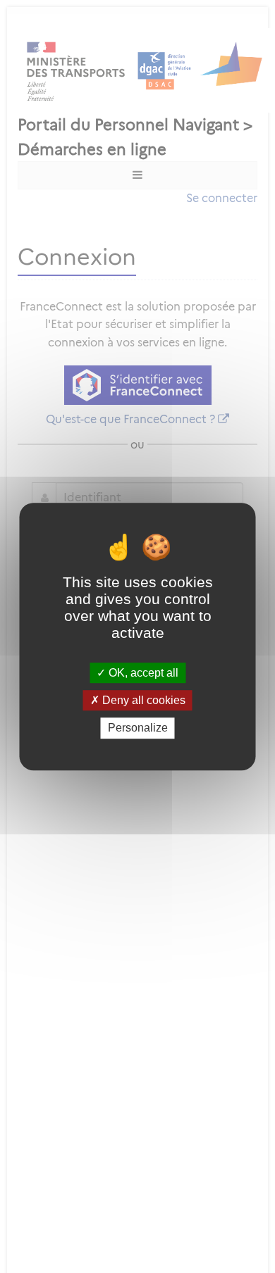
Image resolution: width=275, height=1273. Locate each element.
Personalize (138, 728)
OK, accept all (142, 673)
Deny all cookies (142, 700)
